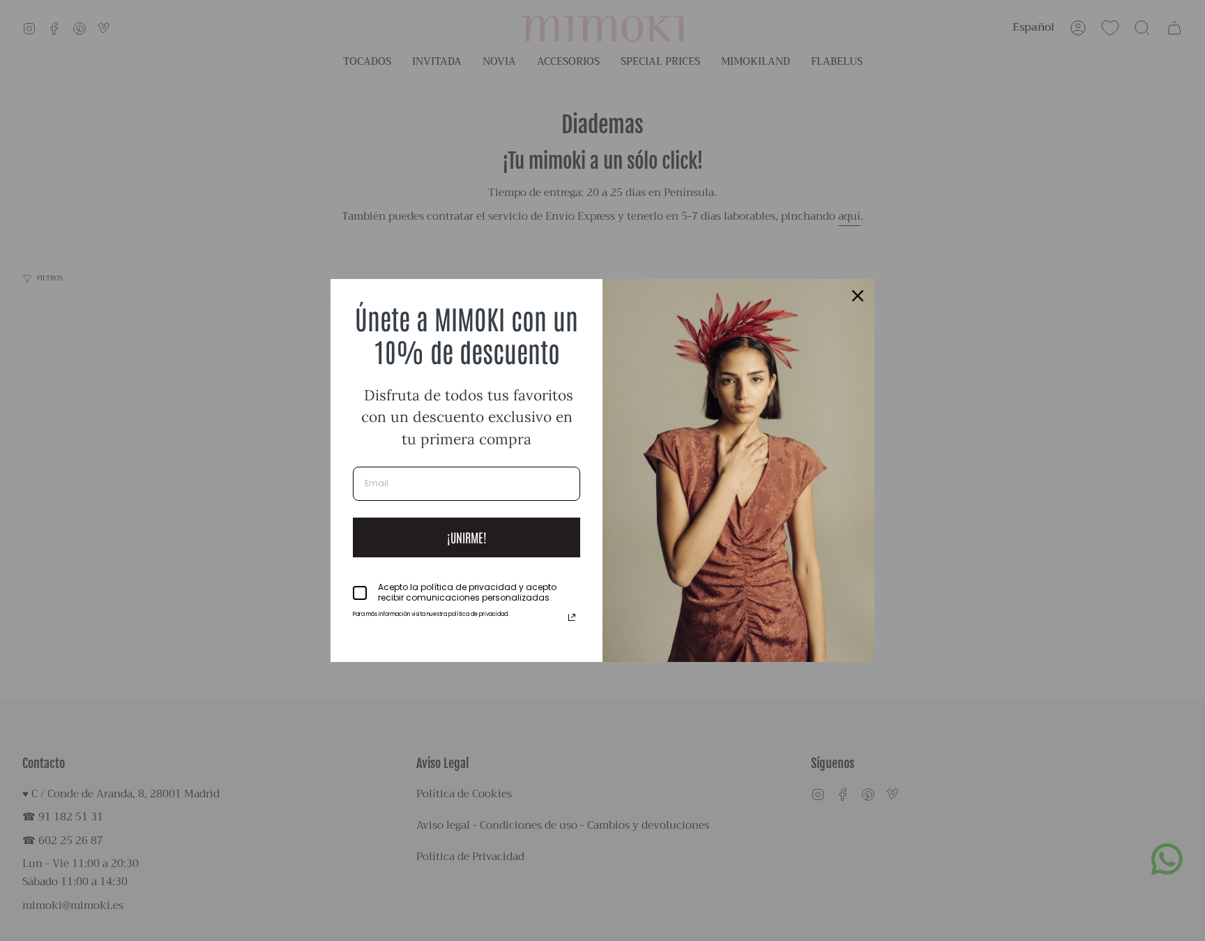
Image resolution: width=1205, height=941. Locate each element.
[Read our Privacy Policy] (571, 617)
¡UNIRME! (467, 537)
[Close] (857, 296)
